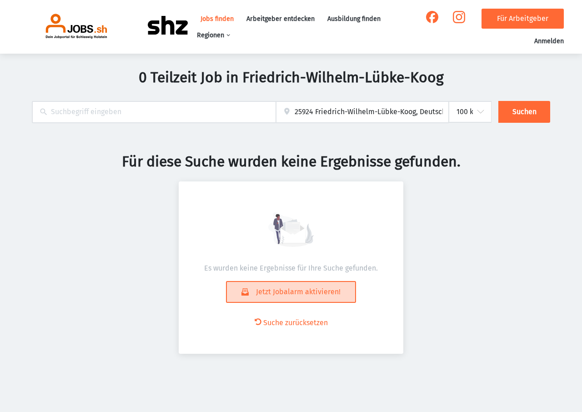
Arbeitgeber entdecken (280, 19)
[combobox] (154, 112)
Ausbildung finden (354, 19)
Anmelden (549, 41)
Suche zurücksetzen (295, 322)
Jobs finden (217, 19)
